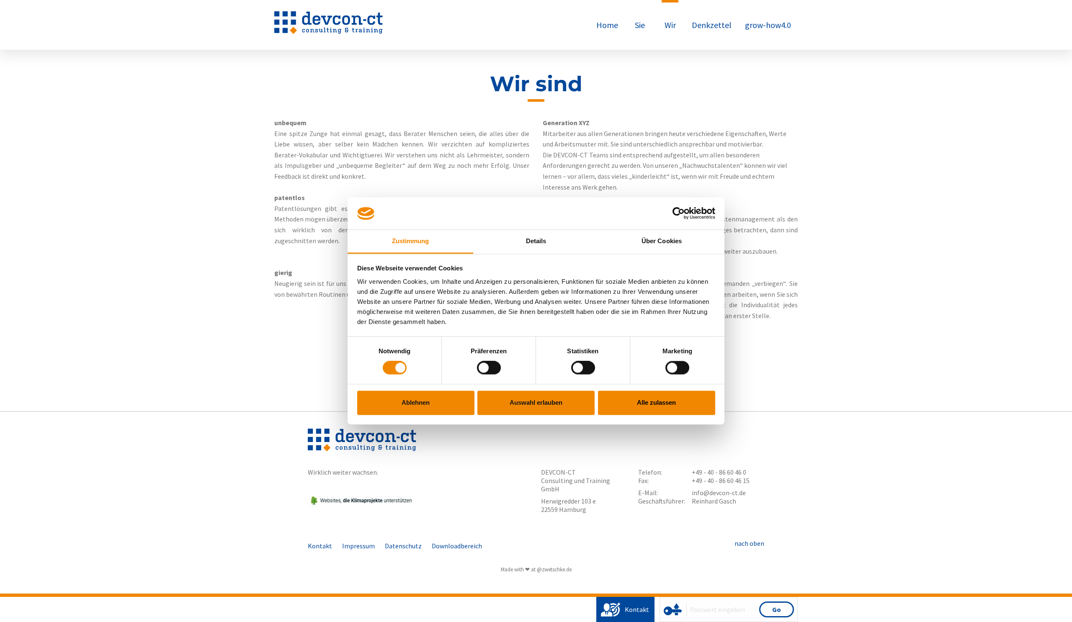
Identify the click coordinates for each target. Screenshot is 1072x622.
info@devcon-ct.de (719, 492)
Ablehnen (416, 402)
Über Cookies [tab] (662, 240)
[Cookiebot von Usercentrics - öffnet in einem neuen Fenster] (678, 213)
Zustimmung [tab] (410, 240)
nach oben (749, 543)
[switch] (489, 368)
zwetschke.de (557, 569)
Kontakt (637, 609)
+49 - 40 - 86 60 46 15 (721, 480)
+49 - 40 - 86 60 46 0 (719, 472)
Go (776, 609)
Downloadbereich (457, 546)
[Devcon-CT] (328, 32)
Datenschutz (403, 546)
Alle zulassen (656, 402)
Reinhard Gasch (714, 501)
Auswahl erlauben (536, 402)
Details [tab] (536, 240)
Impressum (358, 546)
